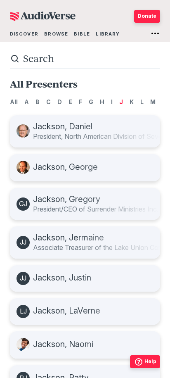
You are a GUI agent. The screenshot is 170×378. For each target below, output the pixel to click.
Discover (24, 34)
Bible (82, 34)
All (14, 101)
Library (108, 34)
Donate (147, 16)
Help (150, 361)
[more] (155, 33)
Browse (56, 34)
